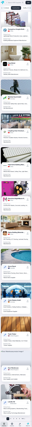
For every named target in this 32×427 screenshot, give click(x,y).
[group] (16, 7)
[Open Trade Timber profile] (16, 325)
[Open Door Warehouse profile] (16, 358)
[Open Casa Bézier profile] (16, 54)
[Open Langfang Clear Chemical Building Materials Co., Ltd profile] (16, 121)
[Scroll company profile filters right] (30, 8)
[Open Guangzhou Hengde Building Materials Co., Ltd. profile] (16, 20)
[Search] (22, 2)
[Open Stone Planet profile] (16, 257)
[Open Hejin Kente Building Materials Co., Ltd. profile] (16, 155)
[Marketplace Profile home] (2, 2)
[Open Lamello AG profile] (16, 392)
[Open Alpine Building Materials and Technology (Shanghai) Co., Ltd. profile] (16, 223)
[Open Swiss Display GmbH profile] (16, 291)
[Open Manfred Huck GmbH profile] (16, 88)
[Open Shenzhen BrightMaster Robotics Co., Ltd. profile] (16, 189)
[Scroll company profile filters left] (2, 8)
